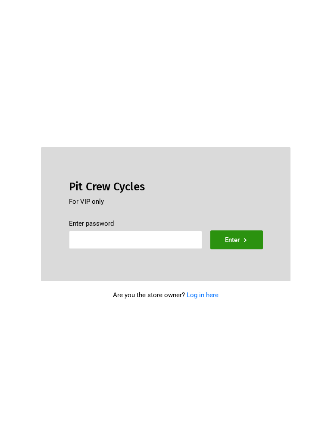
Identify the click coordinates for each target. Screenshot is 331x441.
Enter (232, 240)
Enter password (91, 223)
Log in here (203, 295)
